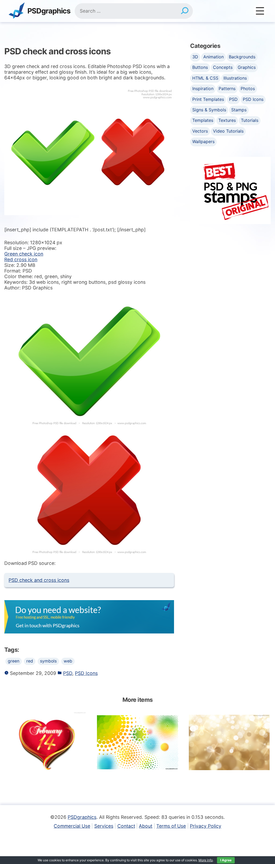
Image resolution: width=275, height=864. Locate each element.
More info (205, 860)
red (29, 661)
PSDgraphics (48, 11)
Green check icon (23, 254)
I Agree (225, 860)
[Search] (184, 11)
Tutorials (249, 120)
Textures (227, 120)
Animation (213, 56)
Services (103, 826)
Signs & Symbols (209, 109)
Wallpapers (203, 141)
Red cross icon (20, 259)
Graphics (247, 67)
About (145, 826)
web (68, 661)
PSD (67, 673)
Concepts (223, 67)
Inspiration (203, 88)
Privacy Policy (205, 826)
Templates (202, 120)
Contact (126, 826)
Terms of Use (171, 826)
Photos (248, 88)
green (13, 661)
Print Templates (208, 99)
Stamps (239, 109)
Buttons (200, 67)
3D (195, 56)
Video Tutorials (228, 131)
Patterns (227, 88)
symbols (48, 661)
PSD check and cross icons (39, 580)
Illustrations (235, 78)
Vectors (200, 131)
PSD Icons (86, 673)
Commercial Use (72, 826)
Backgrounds (242, 56)
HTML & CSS (205, 78)
